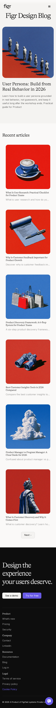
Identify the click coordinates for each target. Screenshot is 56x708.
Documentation (10, 656)
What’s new (8, 618)
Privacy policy (10, 684)
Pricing (6, 624)
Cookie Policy (9, 689)
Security (6, 629)
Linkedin (6, 645)
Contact (6, 640)
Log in (5, 667)
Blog (4, 662)
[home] (18, 6)
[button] (49, 6)
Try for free (32, 595)
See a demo (11, 595)
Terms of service (11, 678)
